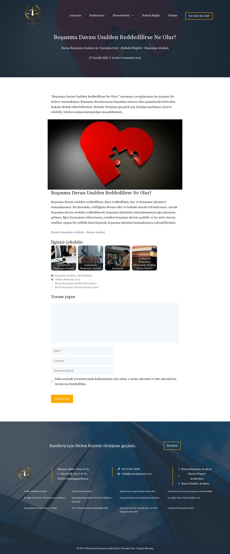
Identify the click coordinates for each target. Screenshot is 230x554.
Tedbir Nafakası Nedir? (35, 491)
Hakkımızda (97, 15)
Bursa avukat (96, 232)
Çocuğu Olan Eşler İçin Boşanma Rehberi (44, 497)
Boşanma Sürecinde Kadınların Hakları (139, 497)
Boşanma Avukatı (157, 48)
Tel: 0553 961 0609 (199, 16)
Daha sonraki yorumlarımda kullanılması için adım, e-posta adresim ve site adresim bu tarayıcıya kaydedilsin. (115, 381)
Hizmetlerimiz (121, 15)
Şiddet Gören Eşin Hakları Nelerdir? (137, 491)
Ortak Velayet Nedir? (82, 491)
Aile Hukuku (84, 275)
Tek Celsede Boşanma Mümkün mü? (90, 508)
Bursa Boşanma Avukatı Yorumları (76, 283)
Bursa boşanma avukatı (67, 232)
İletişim (172, 15)
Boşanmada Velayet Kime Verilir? (40, 508)
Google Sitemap (144, 548)
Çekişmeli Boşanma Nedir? (181, 508)
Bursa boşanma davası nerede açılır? (77, 287)
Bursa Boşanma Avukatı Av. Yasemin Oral (89, 48)
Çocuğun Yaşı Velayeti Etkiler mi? (184, 497)
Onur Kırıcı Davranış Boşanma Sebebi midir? (190, 491)
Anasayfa (75, 15)
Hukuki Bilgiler (151, 15)
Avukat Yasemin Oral (67, 279)
